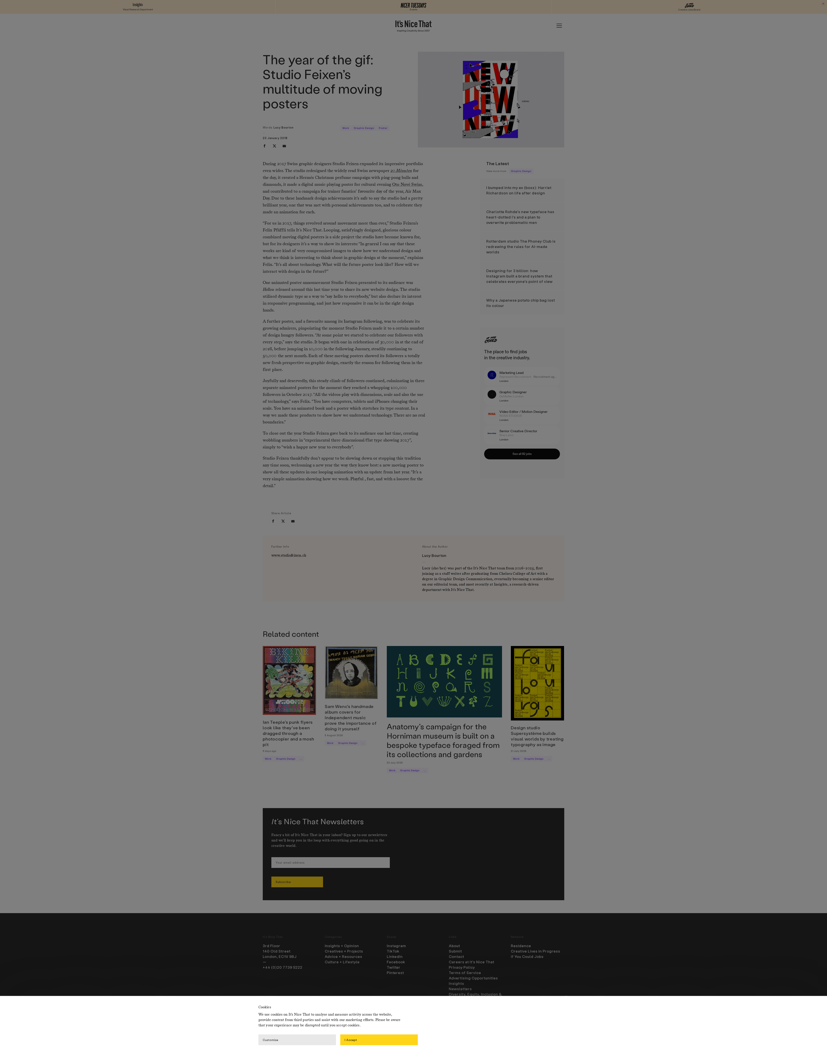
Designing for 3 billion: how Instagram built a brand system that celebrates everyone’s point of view (519, 275)
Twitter (393, 967)
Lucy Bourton (284, 127)
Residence (521, 945)
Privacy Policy (462, 967)
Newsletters (460, 989)
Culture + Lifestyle (342, 962)
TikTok (393, 951)
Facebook (396, 962)
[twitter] (274, 146)
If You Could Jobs (527, 956)
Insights (456, 983)
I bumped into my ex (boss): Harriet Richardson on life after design (519, 190)
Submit (455, 951)
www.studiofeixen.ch (288, 555)
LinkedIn (395, 956)
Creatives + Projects (344, 951)
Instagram (396, 945)
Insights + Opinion (342, 945)
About (454, 945)
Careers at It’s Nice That (471, 962)
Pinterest (395, 972)
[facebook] (264, 146)
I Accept (351, 1039)
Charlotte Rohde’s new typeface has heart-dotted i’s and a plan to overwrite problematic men (520, 217)
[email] (284, 146)
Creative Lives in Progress (535, 951)
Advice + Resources (343, 956)
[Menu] (559, 25)
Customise (270, 1039)
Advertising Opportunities (473, 978)
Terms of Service (465, 972)
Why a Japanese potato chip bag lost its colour (520, 303)
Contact (456, 956)
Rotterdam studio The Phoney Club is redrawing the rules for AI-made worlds (521, 246)
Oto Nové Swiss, (407, 185)
